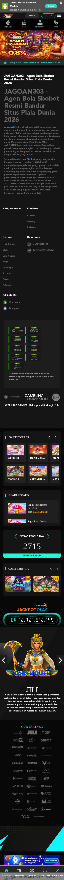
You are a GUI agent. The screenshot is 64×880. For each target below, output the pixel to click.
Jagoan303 (9, 127)
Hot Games (8, 27)
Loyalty (31, 222)
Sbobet (31, 159)
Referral (31, 227)
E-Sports (8, 285)
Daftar (48, 16)
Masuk (32, 16)
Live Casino (39, 27)
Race (56, 27)
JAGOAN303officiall (43, 250)
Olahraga (8, 268)
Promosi (31, 216)
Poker (6, 279)
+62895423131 (40, 244)
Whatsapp (14, 302)
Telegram (14, 308)
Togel (6, 262)
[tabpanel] (32, 45)
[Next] (56, 437)
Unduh (51, 6)
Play (42, 610)
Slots (24, 27)
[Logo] (8, 16)
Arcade (7, 273)
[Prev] (49, 437)
